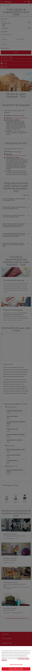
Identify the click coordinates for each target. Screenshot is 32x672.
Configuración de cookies (16, 664)
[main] (16, 659)
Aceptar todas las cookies (16, 669)
